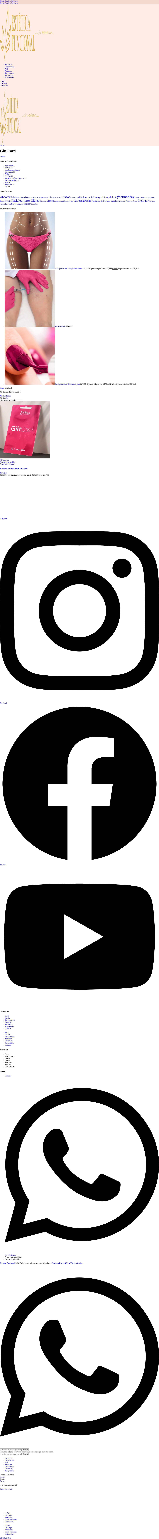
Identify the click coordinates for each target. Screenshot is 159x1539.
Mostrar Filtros (5, 396)
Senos (13, 204)
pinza (153, 201)
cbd (77, 197)
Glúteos (36, 200)
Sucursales (8, 1024)
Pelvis (128, 201)
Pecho (119, 201)
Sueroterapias (10, 1020)
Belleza (7, 168)
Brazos (65, 197)
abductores (40, 197)
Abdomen (6, 197)
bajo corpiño (57, 197)
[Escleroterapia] (30, 326)
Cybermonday (124, 197)
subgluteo (20, 204)
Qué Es (7, 1513)
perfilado (134, 201)
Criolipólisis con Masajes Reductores (69, 269)
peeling (123, 201)
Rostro (8, 204)
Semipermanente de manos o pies (67, 384)
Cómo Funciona (11, 1519)
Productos (8, 185)
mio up (70, 201)
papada (114, 201)
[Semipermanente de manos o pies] (30, 384)
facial (9, 201)
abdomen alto (18, 197)
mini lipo (63, 201)
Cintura (83, 196)
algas (45, 197)
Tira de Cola (34, 204)
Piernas (142, 200)
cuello (90, 197)
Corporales (9, 172)
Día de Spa (138, 197)
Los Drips (8, 1515)
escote (152, 197)
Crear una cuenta (6, 1489)
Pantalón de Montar (101, 201)
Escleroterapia (60, 326)
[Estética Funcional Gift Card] (25, 458)
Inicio (2, 388)
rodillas (2, 204)
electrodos (146, 197)
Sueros (27, 203)
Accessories (9, 166)
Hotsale (43, 201)
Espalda (3, 201)
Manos (50, 200)
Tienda (7, 1018)
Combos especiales (12, 170)
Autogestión (9, 1026)
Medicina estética (11, 180)
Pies (149, 201)
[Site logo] (17, 61)
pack (81, 200)
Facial (7, 174)
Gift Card (8, 176)
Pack (6, 182)
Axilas (49, 197)
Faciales (16, 200)
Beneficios (8, 1517)
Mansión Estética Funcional (15, 178)
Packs (87, 200)
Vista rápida (4, 460)
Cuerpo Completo (103, 196)
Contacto (8, 1028)
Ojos (76, 201)
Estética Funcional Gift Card (13, 468)
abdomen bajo (30, 197)
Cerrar (2, 157)
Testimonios (9, 1522)
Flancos (26, 200)
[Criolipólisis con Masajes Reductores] (30, 269)
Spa (6, 187)
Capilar (73, 197)
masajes (57, 201)
